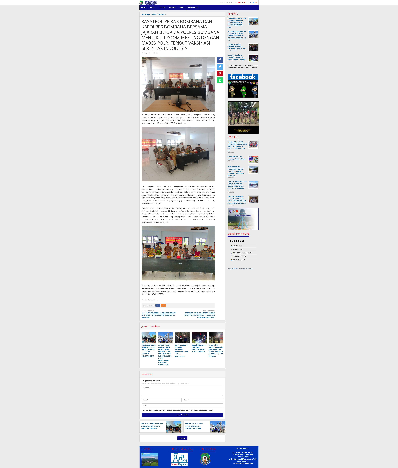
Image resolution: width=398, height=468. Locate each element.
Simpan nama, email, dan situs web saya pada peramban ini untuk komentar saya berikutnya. (178, 410)
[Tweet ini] (220, 67)
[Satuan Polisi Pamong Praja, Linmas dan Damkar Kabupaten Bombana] (148, 3)
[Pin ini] (220, 73)
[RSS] (164, 305)
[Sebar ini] (220, 60)
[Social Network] (253, 2)
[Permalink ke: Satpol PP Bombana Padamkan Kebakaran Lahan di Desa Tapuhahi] (199, 337)
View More (182, 438)
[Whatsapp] (220, 80)
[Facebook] (158, 305)
